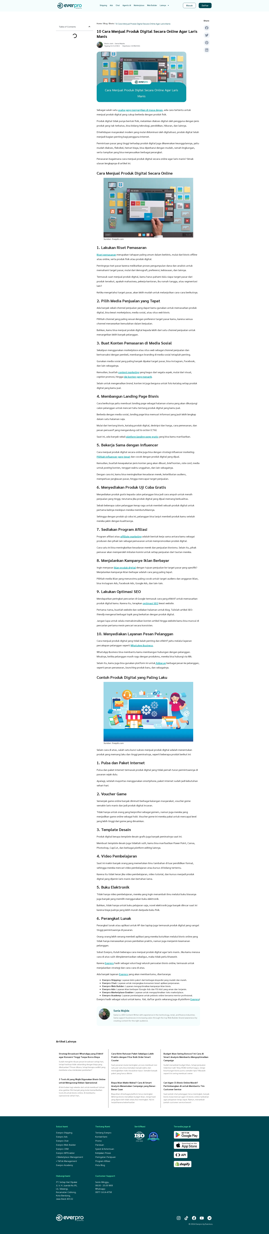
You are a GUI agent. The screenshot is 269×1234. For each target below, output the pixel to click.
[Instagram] (178, 1218)
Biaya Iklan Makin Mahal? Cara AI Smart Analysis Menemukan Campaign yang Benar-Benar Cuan (133, 1086)
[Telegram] (209, 1218)
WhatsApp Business (142, 645)
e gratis (142, 436)
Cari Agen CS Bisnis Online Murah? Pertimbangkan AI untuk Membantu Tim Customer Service (184, 1086)
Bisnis (111, 23)
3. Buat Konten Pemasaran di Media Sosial (75, 48)
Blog (105, 23)
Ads (111, 5)
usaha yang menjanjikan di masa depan (140, 109)
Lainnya (163, 5)
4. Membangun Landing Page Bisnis (75, 53)
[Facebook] (194, 1218)
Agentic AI (127, 5)
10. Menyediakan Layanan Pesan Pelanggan (74, 79)
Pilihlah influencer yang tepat (113, 456)
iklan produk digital (125, 567)
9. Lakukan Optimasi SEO (71, 75)
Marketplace (139, 5)
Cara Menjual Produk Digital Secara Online (73, 36)
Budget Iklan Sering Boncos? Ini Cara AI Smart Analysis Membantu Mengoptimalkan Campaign (186, 1057)
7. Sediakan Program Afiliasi (73, 66)
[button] (89, 27)
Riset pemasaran (106, 254)
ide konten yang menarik (138, 376)
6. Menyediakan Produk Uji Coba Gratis (74, 61)
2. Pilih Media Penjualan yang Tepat (76, 44)
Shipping (103, 5)
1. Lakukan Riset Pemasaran (73, 41)
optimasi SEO (150, 603)
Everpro (109, 963)
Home (99, 23)
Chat (118, 5)
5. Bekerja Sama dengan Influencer (75, 57)
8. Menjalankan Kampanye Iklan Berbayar (74, 70)
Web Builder (152, 5)
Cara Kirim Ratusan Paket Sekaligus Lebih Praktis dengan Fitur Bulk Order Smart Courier (132, 1057)
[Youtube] (201, 1218)
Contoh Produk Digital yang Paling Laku (75, 84)
